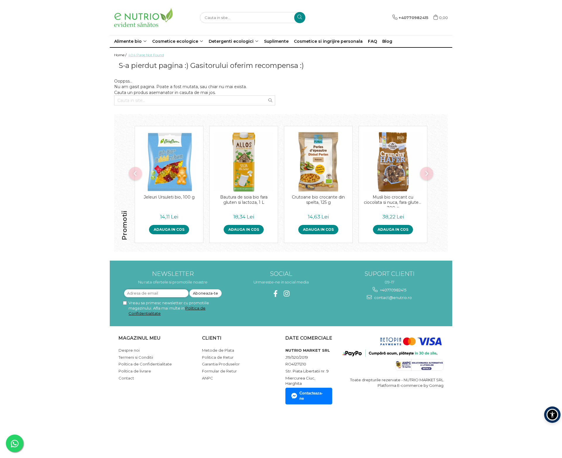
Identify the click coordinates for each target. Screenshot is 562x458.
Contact (126, 378)
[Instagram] (287, 293)
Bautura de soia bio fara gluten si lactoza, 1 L (244, 199)
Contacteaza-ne (311, 396)
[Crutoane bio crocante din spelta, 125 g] (318, 162)
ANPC (207, 378)
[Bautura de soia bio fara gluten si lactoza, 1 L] (243, 162)
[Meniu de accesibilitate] (552, 414)
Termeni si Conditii (136, 357)
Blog (387, 41)
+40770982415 (392, 290)
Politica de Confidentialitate (145, 364)
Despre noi (129, 350)
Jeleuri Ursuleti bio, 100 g (169, 197)
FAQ (372, 41)
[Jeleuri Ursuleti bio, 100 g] (169, 162)
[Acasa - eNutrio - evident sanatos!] (143, 17)
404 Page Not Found (146, 55)
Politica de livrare (135, 371)
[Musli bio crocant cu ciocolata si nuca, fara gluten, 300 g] (393, 162)
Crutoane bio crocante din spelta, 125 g (318, 199)
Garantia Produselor (221, 364)
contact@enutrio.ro (392, 297)
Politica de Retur (218, 357)
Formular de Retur (219, 371)
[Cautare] (299, 17)
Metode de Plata (218, 350)
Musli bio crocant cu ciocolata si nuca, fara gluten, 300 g (393, 200)
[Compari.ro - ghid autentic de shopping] (139, 430)
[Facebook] (275, 293)
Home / (120, 55)
